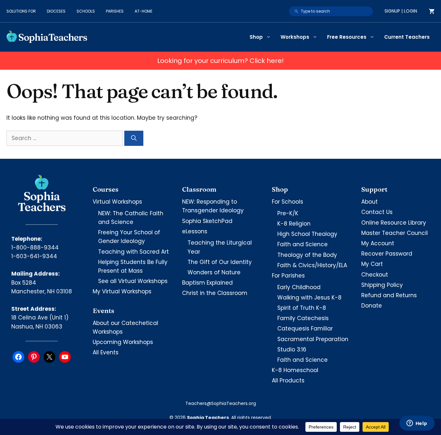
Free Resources (346, 37)
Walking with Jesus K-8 (309, 297)
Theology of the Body (307, 255)
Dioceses (56, 11)
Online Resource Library (393, 223)
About (369, 202)
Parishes (115, 11)
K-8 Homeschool (295, 370)
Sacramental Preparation (312, 339)
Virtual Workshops (117, 202)
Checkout (374, 274)
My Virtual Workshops (122, 291)
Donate (371, 305)
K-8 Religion (294, 224)
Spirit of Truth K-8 (301, 308)
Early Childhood (299, 287)
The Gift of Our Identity (220, 262)
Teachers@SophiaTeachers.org (220, 403)
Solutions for (21, 11)
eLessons (194, 231)
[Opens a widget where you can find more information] (417, 424)
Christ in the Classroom (214, 293)
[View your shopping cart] (432, 11)
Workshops (295, 37)
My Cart (372, 264)
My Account (377, 243)
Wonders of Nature (214, 272)
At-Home (143, 11)
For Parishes (288, 275)
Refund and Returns (389, 295)
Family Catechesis (303, 318)
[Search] (133, 138)
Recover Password (386, 254)
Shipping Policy (382, 285)
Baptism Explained (207, 283)
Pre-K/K (287, 213)
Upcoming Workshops (123, 342)
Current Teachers (407, 37)
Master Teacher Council (394, 233)
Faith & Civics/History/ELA (312, 265)
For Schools (287, 202)
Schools (86, 11)
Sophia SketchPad (207, 221)
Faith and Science (302, 244)
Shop (256, 37)
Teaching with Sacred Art (133, 252)
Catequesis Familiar (305, 328)
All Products (288, 380)
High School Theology (307, 234)
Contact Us (377, 212)
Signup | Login (401, 11)
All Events (105, 352)
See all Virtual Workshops (133, 281)
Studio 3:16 (291, 349)
